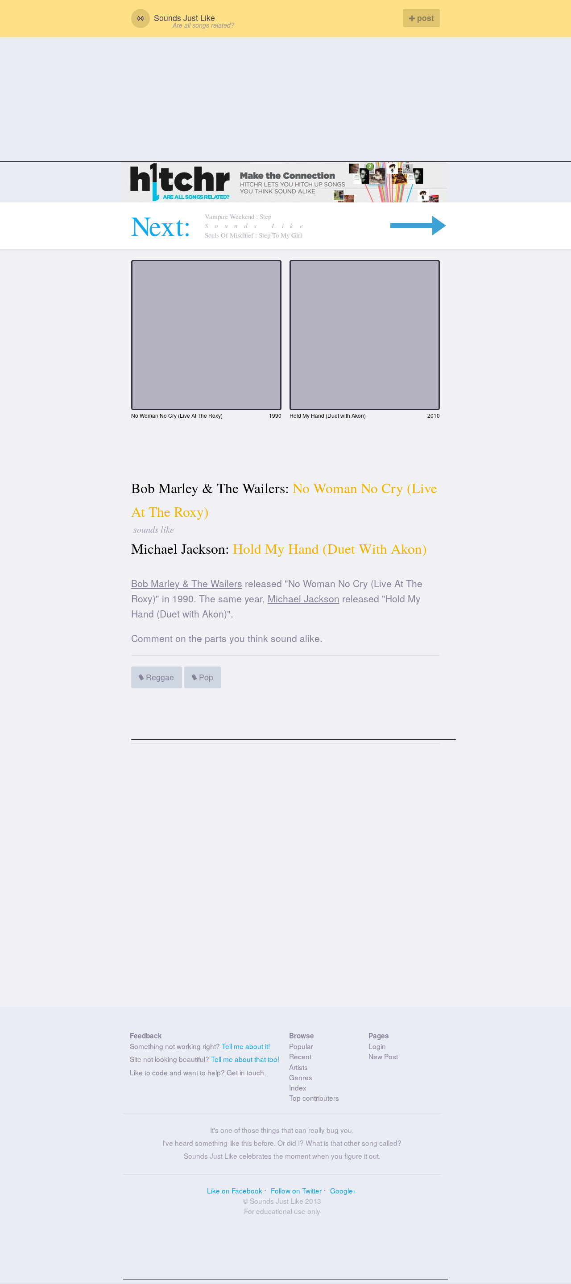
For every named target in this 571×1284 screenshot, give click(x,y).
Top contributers (314, 1098)
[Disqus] (285, 878)
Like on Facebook (234, 1190)
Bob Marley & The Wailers (186, 583)
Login (377, 1046)
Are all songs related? (203, 25)
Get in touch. (246, 1072)
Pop (205, 677)
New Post (383, 1056)
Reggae (159, 677)
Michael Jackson (303, 598)
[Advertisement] (285, 99)
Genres (300, 1077)
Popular (301, 1046)
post (424, 17)
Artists (298, 1067)
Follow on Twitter (296, 1190)
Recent (300, 1056)
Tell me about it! (246, 1046)
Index (297, 1087)
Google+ (343, 1190)
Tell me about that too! (245, 1059)
